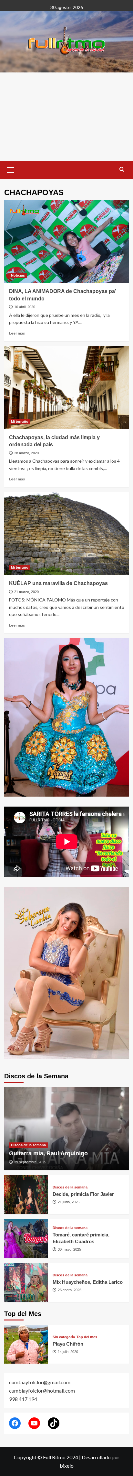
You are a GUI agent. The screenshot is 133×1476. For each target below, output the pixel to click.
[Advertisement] (66, 117)
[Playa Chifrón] (26, 1344)
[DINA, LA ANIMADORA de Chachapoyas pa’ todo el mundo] (66, 241)
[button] (10, 169)
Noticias (18, 275)
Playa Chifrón (68, 1344)
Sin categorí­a (64, 1337)
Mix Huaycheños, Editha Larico (88, 1282)
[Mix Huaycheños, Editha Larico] (26, 1282)
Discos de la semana (28, 1145)
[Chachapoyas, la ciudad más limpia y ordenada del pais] (66, 387)
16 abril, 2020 (24, 307)
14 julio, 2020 (68, 1352)
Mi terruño (19, 421)
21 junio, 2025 (68, 1202)
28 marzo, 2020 (26, 453)
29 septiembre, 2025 (30, 1162)
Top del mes (87, 1337)
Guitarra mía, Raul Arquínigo (48, 1153)
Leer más (17, 333)
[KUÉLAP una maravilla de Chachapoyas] (66, 533)
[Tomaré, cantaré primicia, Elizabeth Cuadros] (26, 1238)
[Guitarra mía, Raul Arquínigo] (66, 1128)
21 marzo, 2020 (26, 592)
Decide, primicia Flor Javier (83, 1194)
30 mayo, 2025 (69, 1249)
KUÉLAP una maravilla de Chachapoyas (58, 583)
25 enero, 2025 (69, 1290)
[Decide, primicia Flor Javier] (26, 1194)
